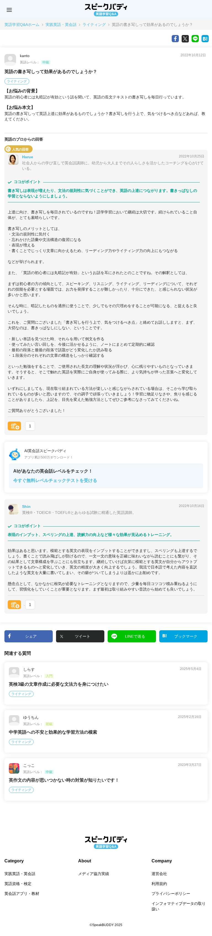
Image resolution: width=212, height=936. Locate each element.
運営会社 (159, 873)
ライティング (94, 24)
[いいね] (14, 426)
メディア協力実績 (93, 873)
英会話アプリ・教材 (21, 893)
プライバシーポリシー (171, 893)
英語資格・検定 (17, 883)
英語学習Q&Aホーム (21, 24)
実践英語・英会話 (61, 24)
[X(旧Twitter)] (185, 38)
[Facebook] (175, 38)
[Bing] (205, 38)
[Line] (195, 38)
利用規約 (159, 883)
